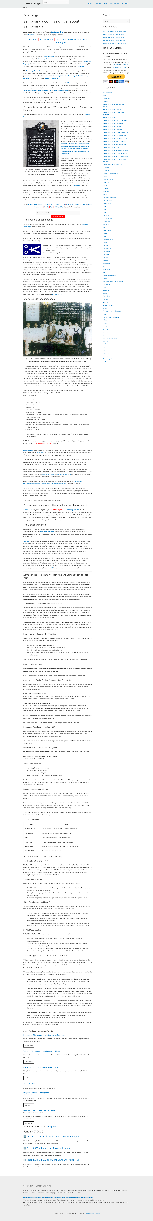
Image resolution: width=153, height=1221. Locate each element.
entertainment (107, 200)
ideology (105, 260)
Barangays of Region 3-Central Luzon (115, 138)
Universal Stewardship (119, 67)
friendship (106, 215)
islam (104, 266)
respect (105, 323)
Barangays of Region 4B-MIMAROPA (114, 144)
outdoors (106, 290)
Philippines (30, 35)
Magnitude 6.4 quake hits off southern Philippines (53, 1160)
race (104, 314)
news (104, 287)
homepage (106, 251)
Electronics (78, 204)
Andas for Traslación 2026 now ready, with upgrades (54, 1136)
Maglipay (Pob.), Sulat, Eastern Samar (39, 1111)
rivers (105, 326)
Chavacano (124, 3)
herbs (105, 242)
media (105, 278)
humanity (106, 254)
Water (105, 350)
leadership (106, 269)
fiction (105, 206)
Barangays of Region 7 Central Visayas (115, 153)
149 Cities (60, 39)
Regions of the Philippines (111, 317)
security (105, 332)
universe (106, 341)
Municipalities (114, 3)
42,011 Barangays (58, 42)
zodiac (105, 362)
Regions (89, 3)
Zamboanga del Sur (72, 510)
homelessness (107, 248)
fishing (105, 209)
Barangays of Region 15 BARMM (113, 129)
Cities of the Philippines (110, 173)
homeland (106, 245)
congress (106, 182)
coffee (105, 176)
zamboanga (106, 356)
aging (105, 95)
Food (104, 212)
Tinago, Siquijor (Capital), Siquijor (113, 37)
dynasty (105, 188)
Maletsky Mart (32, 204)
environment (107, 203)
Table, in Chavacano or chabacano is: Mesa (41, 1051)
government (107, 230)
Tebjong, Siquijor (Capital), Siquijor (114, 40)
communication (108, 179)
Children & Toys (59, 207)
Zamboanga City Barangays (111, 359)
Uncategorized (107, 335)
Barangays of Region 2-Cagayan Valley (115, 135)
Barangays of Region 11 (110, 117)
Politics (105, 299)
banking (105, 101)
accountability (107, 92)
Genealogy (106, 221)
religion (105, 320)
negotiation (106, 284)
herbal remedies (108, 239)
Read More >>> (29, 1105)
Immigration (106, 263)
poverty (105, 302)
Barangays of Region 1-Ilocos (112, 109)
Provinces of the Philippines (112, 311)
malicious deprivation (109, 275)
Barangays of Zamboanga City (112, 164)
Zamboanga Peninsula (45, 59)
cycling (105, 185)
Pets (51, 207)
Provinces (98, 3)
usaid (104, 344)
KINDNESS (125, 65)
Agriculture (106, 98)
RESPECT (117, 65)
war (104, 347)
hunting (105, 257)
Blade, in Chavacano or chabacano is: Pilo (40, 1067)
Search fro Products (58, 216)
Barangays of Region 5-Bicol (112, 147)
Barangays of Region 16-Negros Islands (115, 132)
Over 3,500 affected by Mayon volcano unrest (51, 1148)
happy (105, 233)
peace (105, 293)
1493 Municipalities (78, 39)
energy (105, 194)
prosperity (106, 308)
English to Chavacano (110, 197)
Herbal (85, 204)
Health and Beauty (59, 204)
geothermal (106, 224)
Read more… (58, 294)
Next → (33, 1083)
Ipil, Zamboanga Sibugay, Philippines (114, 31)
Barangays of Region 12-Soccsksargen (115, 120)
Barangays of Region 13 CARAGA (113, 123)
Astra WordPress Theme (92, 1213)
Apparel (40, 204)
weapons (106, 353)
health (105, 236)
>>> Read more (29, 1045)
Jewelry (46, 207)
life (104, 272)
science (105, 329)
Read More (34, 200)
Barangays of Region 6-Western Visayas (115, 150)
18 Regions (32, 39)
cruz (83, 568)
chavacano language (47, 531)
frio (52, 568)
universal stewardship (110, 338)
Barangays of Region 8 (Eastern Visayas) (115, 156)
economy (106, 191)
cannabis (106, 167)
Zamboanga (32, 3)
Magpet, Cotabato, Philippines (36, 1093)
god (104, 227)
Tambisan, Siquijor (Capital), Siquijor (114, 43)
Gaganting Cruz (108, 218)
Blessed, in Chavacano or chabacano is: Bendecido (44, 1035)
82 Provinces (46, 39)
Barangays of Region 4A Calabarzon (114, 141)
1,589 (28, 1083)
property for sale (108, 305)
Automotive (69, 204)
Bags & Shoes (48, 204)
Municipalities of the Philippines (113, 281)
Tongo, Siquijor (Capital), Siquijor (113, 34)
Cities (105, 3)
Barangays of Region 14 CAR (112, 126)
